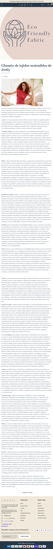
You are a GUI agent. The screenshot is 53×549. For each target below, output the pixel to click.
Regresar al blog (27, 492)
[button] (2, 5)
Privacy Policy (41, 508)
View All (22, 520)
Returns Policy (41, 513)
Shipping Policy (41, 510)
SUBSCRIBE (25, 536)
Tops (21, 510)
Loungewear (23, 515)
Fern (46, 219)
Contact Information (42, 518)
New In (21, 503)
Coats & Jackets (23, 505)
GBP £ (42, 4)
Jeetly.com (23, 543)
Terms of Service (41, 515)
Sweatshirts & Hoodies (25, 513)
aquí (11, 188)
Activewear (22, 518)
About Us (40, 505)
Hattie (18, 221)
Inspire (39, 503)
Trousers (22, 508)
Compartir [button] (5, 76)
